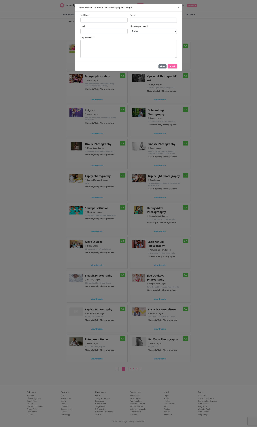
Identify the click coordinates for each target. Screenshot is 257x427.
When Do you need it (139, 26)
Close (162, 66)
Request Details (87, 37)
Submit (172, 66)
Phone (132, 15)
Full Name (85, 15)
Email (82, 26)
